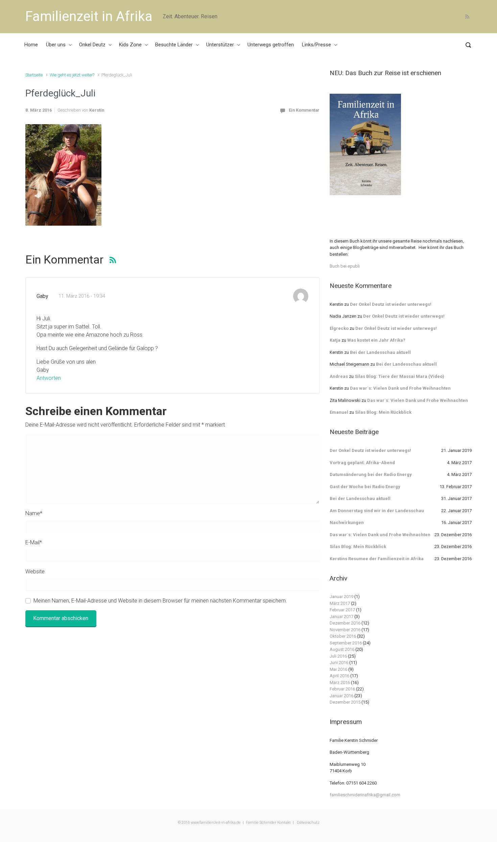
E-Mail (33, 542)
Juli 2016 (338, 656)
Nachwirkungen (347, 522)
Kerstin (96, 110)
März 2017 (340, 603)
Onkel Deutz (92, 45)
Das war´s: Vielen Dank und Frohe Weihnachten (400, 388)
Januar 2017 (341, 616)
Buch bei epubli (345, 266)
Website (35, 571)
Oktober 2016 (343, 636)
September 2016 (346, 642)
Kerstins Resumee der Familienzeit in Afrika (377, 558)
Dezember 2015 (345, 702)
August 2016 (342, 649)
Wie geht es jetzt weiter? (72, 74)
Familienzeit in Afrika (88, 16)
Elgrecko (339, 328)
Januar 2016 (341, 695)
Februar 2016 (342, 688)
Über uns (56, 45)
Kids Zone (130, 45)
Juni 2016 (339, 662)
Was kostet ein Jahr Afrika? (376, 340)
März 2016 (340, 682)
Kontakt (284, 822)
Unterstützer (220, 45)
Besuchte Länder (174, 45)
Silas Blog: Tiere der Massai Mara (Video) (399, 376)
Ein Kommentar (304, 110)
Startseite (34, 74)
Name (33, 513)
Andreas (339, 376)
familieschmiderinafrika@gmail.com (365, 794)
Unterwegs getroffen (270, 45)
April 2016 (339, 675)
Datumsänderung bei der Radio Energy (371, 474)
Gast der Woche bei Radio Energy (365, 486)
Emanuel (339, 412)
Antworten (49, 378)
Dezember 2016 (345, 622)
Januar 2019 (341, 596)
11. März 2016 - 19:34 (81, 296)
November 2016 (345, 629)
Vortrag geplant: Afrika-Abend (362, 462)
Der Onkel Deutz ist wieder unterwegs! (390, 304)
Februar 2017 (342, 609)
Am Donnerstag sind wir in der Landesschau (377, 510)
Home (31, 45)
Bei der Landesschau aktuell (380, 352)
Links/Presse (316, 45)
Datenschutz (308, 822)
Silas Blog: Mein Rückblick (383, 412)
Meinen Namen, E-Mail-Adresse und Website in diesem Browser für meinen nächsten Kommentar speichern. (160, 600)
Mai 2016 (338, 669)
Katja (335, 340)
